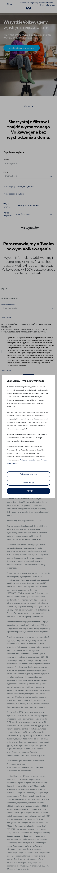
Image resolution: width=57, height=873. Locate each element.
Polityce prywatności (27, 460)
